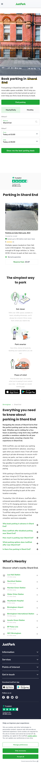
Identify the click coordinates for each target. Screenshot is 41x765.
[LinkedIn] (16, 697)
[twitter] (12, 697)
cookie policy (32, 736)
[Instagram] (8, 697)
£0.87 (21, 262)
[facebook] (3, 697)
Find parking (20, 102)
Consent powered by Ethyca (28, 761)
